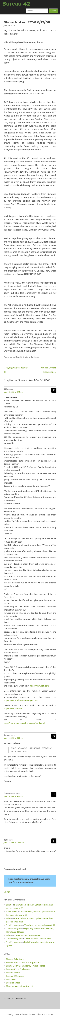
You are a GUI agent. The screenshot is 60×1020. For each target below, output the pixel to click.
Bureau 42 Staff (13, 972)
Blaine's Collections (15, 959)
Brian (8, 904)
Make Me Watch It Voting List (19, 986)
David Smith (11, 911)
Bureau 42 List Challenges (18, 969)
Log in (7, 891)
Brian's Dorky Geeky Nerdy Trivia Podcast (25, 965)
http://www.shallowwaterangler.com (21, 700)
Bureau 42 (16, 3)
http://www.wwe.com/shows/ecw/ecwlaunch (24, 723)
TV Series (35, 357)
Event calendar (13, 982)
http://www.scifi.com (39, 685)
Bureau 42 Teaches (15, 976)
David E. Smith (22, 357)
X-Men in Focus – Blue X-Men (27, 935)
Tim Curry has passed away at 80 (39, 925)
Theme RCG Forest (45, 1014)
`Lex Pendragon (13, 925)
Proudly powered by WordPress (21, 1014)
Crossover (11, 979)
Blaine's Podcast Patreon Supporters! (23, 962)
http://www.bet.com (13, 708)
